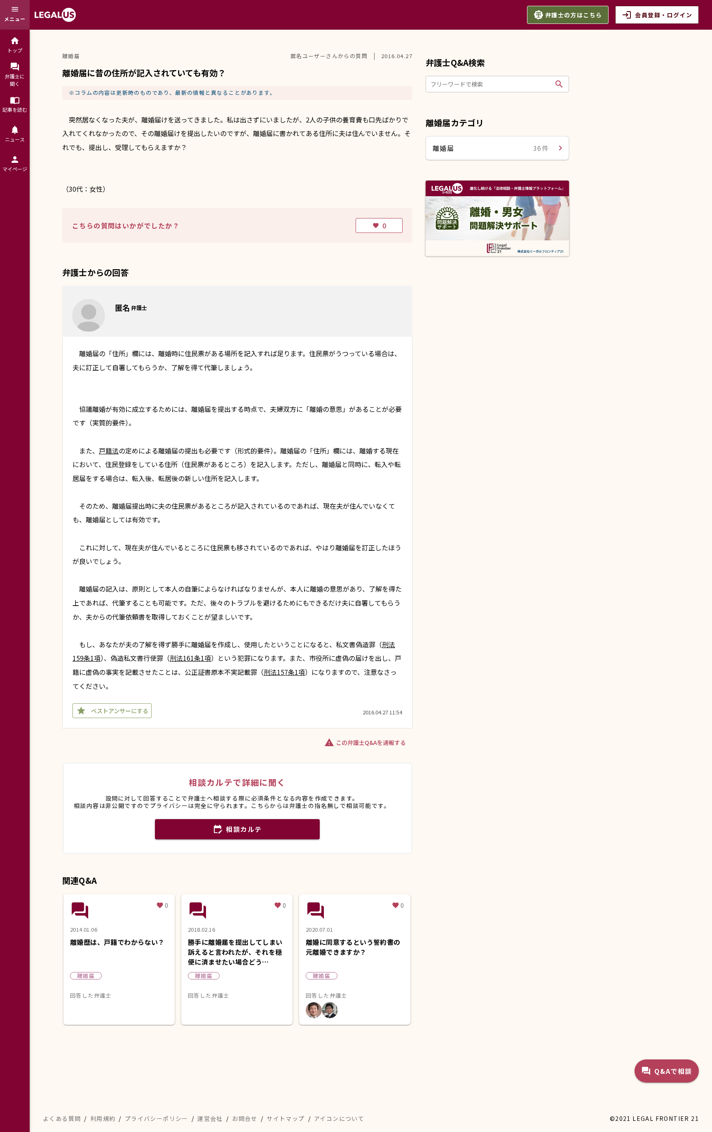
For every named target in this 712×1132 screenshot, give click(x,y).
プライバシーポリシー (156, 1118)
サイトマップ (285, 1118)
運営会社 (210, 1118)
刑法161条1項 (190, 658)
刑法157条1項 (284, 672)
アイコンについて (339, 1118)
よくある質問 (62, 1118)
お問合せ (245, 1118)
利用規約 (103, 1118)
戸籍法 (109, 451)
